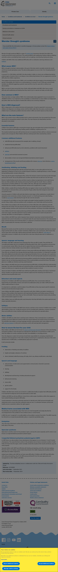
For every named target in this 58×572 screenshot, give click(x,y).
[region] (29, 560)
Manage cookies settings (11, 568)
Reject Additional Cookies (11, 563)
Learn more (4, 559)
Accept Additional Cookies (46, 563)
